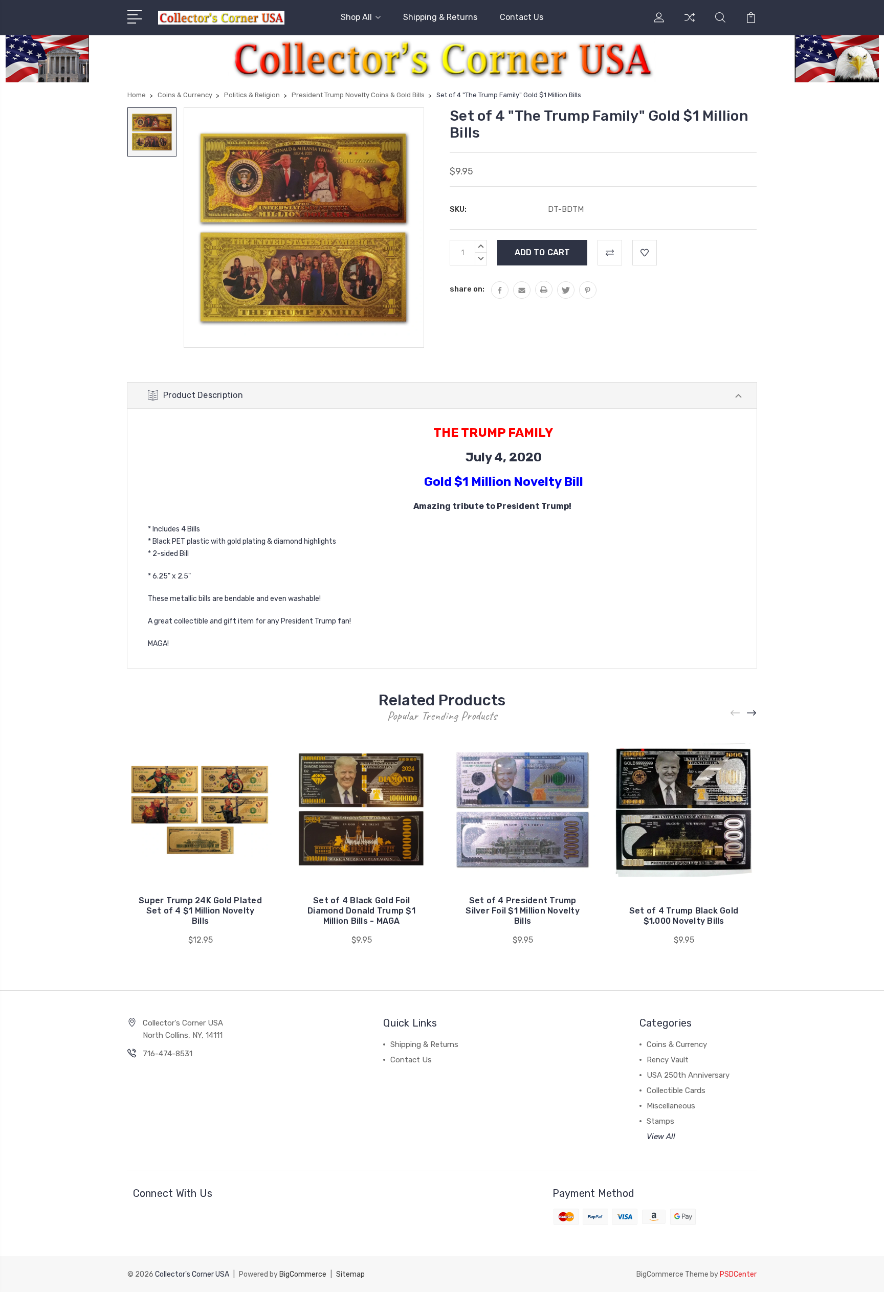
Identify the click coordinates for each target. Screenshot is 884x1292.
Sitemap (350, 1274)
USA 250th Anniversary (688, 1075)
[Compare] (689, 23)
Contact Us (521, 17)
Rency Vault (668, 1059)
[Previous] (736, 713)
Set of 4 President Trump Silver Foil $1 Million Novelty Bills (523, 911)
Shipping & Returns (440, 17)
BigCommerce (302, 1274)
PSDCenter (738, 1274)
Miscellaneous (671, 1105)
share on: (467, 289)
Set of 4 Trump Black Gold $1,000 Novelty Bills (683, 916)
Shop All (356, 17)
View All (661, 1136)
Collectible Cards (676, 1090)
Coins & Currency (677, 1044)
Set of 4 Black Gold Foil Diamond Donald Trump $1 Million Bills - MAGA (361, 911)
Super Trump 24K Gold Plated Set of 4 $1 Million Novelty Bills (200, 911)
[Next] (752, 713)
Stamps (660, 1121)
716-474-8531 (167, 1053)
